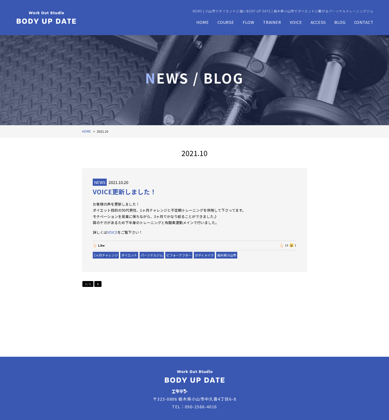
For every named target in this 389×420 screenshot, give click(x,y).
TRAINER (272, 22)
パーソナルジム (152, 255)
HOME (202, 22)
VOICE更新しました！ (124, 191)
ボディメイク (204, 255)
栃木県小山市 (226, 255)
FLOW (248, 22)
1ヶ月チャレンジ (106, 255)
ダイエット (129, 255)
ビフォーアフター (178, 255)
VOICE (296, 22)
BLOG (340, 22)
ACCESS (318, 22)
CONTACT (363, 22)
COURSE (225, 22)
